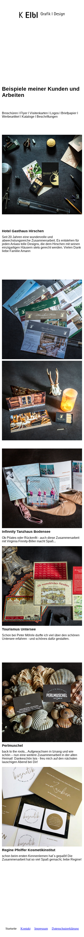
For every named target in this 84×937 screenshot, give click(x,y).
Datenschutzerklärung (65, 928)
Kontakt (25, 928)
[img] (42, 11)
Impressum (41, 928)
